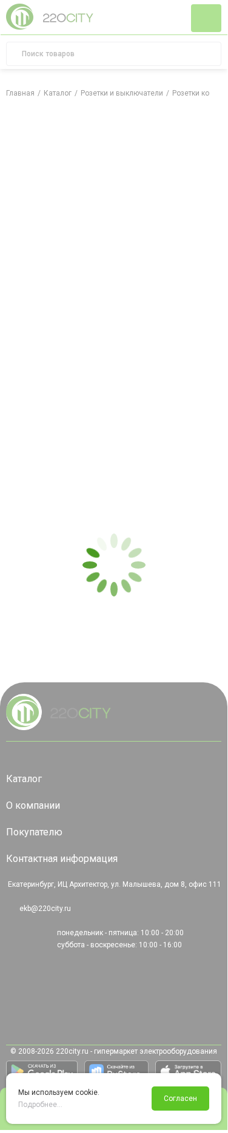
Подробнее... (40, 1104)
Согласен (180, 1098)
